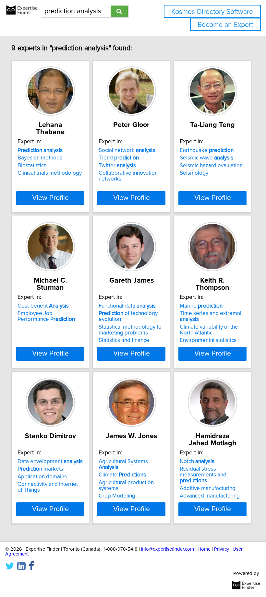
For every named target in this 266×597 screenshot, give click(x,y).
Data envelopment (50, 461)
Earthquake (207, 150)
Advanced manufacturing (210, 496)
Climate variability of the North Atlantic (209, 330)
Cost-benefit (43, 306)
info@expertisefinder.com (167, 549)
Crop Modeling (117, 496)
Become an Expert (225, 24)
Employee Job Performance (46, 316)
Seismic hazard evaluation (211, 166)
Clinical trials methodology (50, 173)
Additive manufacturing (208, 488)
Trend (119, 158)
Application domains (42, 477)
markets (40, 469)
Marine (201, 306)
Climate (122, 475)
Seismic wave (206, 158)
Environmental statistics (208, 340)
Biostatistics (32, 166)
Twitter (117, 166)
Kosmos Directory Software (212, 11)
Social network (127, 150)
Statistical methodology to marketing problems (130, 330)
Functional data (127, 306)
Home (204, 549)
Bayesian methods (40, 158)
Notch (197, 461)
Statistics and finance (124, 340)
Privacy (221, 549)
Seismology (194, 173)
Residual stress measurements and (203, 475)
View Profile (50, 198)
